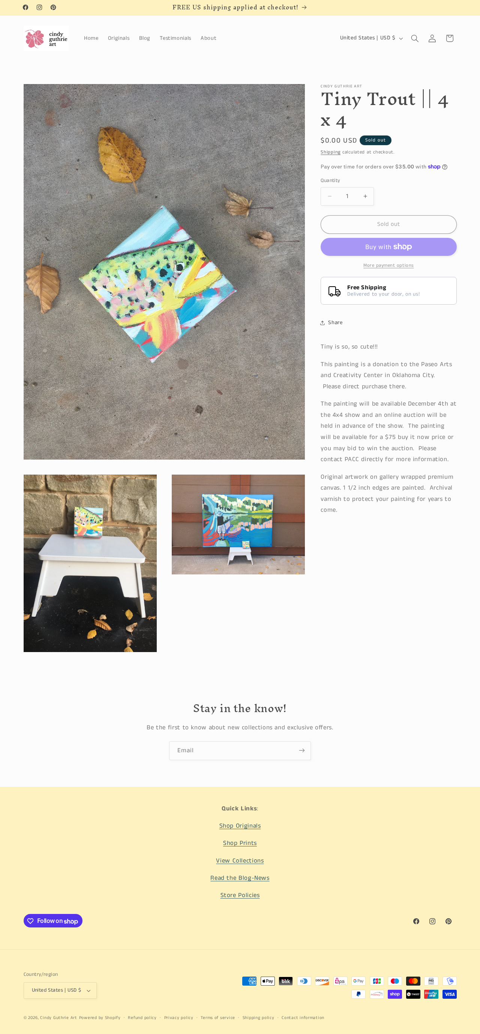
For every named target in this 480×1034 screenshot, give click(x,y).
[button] (414, 38)
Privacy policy (179, 1018)
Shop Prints (240, 843)
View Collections (240, 861)
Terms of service (218, 1018)
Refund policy (142, 1018)
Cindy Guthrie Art (58, 1018)
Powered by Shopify (100, 1018)
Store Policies (240, 895)
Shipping (330, 152)
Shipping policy (258, 1018)
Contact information (303, 1018)
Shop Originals (240, 826)
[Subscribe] (301, 750)
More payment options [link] (388, 265)
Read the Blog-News (239, 878)
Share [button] (335, 322)
